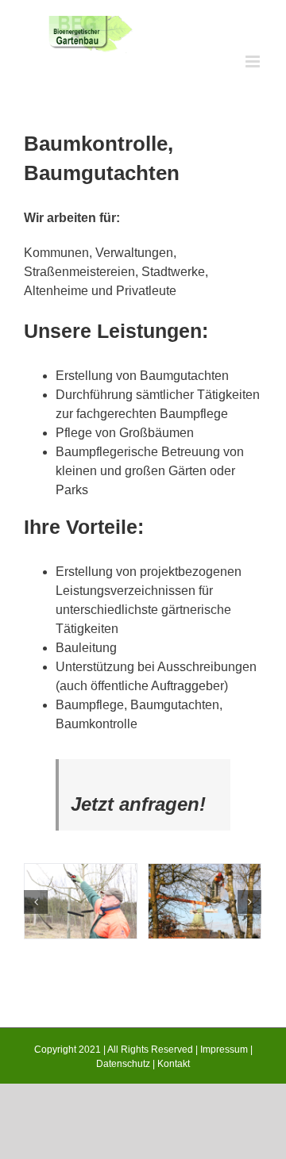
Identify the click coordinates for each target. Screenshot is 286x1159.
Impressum (224, 1049)
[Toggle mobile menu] (253, 61)
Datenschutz (123, 1063)
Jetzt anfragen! (138, 804)
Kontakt (173, 1063)
